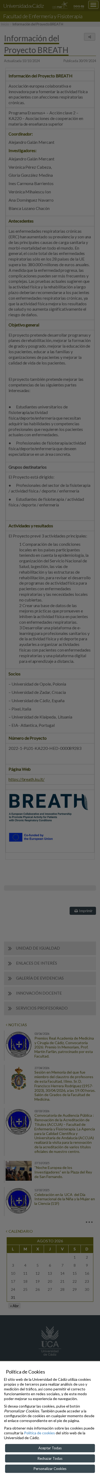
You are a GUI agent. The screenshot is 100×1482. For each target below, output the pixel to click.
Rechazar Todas (50, 1458)
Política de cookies (39, 1433)
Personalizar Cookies (50, 1468)
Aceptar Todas (50, 1448)
